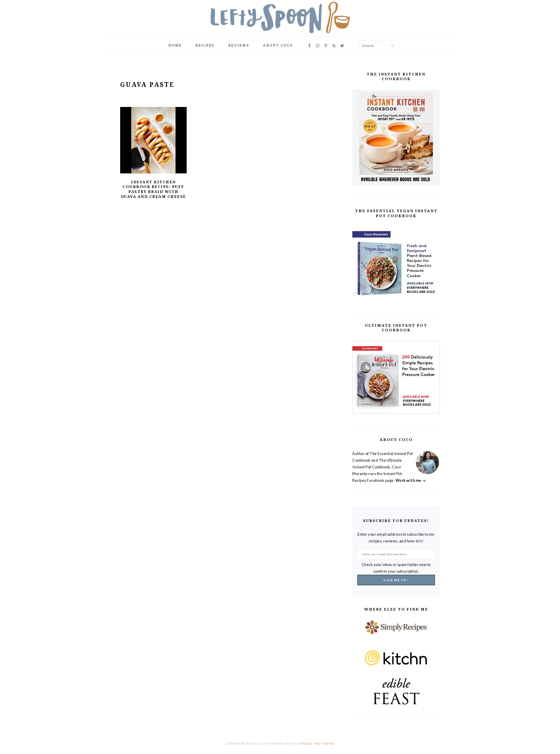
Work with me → (411, 480)
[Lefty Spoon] (280, 17)
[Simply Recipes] (396, 633)
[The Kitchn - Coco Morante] (396, 662)
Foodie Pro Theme (317, 743)
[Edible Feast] (396, 691)
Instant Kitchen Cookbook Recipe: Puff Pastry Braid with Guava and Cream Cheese (153, 189)
